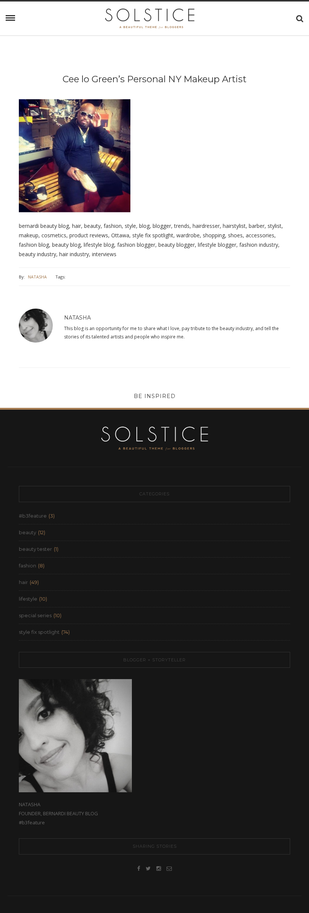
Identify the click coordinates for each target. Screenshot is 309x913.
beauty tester (35, 549)
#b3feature (33, 516)
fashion (27, 566)
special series (35, 615)
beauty (27, 532)
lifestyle (28, 599)
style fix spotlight (39, 632)
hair (23, 582)
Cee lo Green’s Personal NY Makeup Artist (154, 79)
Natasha (37, 277)
